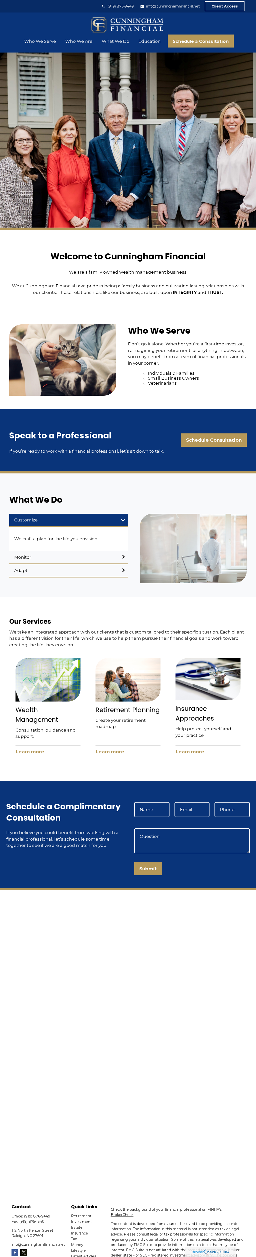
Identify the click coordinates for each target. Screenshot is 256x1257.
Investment (81, 1221)
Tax (74, 1239)
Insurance (79, 1233)
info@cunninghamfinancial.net (173, 6)
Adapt (21, 570)
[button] (40, 41)
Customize (26, 519)
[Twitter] (23, 1252)
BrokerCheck (122, 1214)
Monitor (22, 557)
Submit (148, 869)
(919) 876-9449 (121, 6)
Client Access (225, 6)
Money (77, 1244)
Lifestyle (78, 1250)
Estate (76, 1227)
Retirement (81, 1216)
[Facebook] (15, 1252)
